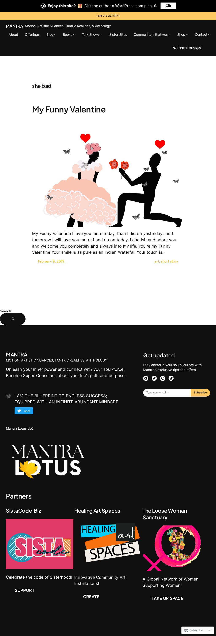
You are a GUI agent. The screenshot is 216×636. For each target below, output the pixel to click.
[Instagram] (162, 378)
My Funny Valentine (69, 109)
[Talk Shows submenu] (101, 35)
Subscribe (200, 392)
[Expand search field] (13, 319)
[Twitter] (154, 378)
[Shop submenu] (187, 35)
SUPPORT (25, 590)
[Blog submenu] (55, 35)
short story (169, 261)
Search (5, 311)
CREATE (91, 596)
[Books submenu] (74, 35)
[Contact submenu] (209, 35)
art (157, 261)
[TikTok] (171, 378)
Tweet (26, 411)
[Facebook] (145, 378)
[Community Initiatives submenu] (169, 35)
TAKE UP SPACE (167, 598)
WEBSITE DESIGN (187, 48)
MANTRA (14, 26)
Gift (168, 6)
